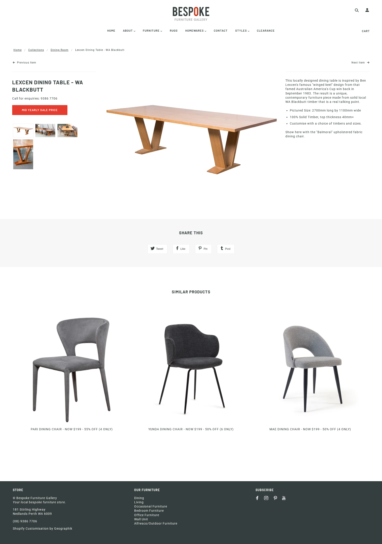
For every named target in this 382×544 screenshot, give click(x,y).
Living (139, 502)
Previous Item (26, 62)
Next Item (358, 62)
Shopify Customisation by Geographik (42, 528)
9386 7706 (49, 98)
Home (17, 50)
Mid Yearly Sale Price (40, 110)
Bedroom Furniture (149, 510)
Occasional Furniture (150, 506)
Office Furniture (146, 515)
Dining (139, 498)
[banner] (191, 14)
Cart (366, 31)
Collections (36, 50)
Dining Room (60, 50)
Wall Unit (141, 519)
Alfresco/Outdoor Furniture (155, 523)
